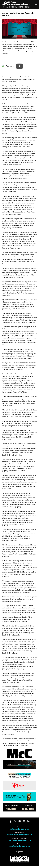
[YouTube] (19, 821)
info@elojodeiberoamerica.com (19, 829)
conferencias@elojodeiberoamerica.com (19, 835)
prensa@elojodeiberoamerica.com (19, 846)
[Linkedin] (28, 821)
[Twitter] (15, 821)
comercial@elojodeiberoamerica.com (19, 840)
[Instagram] (24, 821)
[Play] (19, 66)
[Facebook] (11, 821)
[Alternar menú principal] (36, 4)
